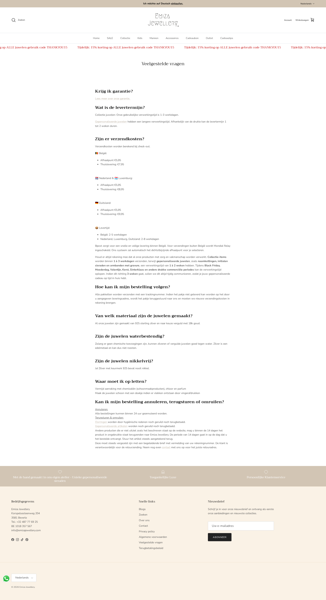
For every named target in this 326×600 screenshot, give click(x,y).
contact (166, 447)
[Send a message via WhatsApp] (6, 578)
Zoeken (143, 514)
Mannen (154, 38)
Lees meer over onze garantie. (113, 98)
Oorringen (101, 422)
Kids (140, 38)
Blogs (142, 509)
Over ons (144, 520)
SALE (110, 38)
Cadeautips (226, 38)
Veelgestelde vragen (151, 542)
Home (96, 38)
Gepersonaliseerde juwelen (111, 121)
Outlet (209, 38)
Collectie (125, 38)
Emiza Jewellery (27, 587)
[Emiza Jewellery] (163, 20)
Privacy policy (147, 531)
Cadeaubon (192, 38)
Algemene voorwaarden (153, 537)
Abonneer (220, 537)
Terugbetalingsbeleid (151, 548)
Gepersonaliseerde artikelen (111, 426)
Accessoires (172, 38)
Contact (143, 526)
